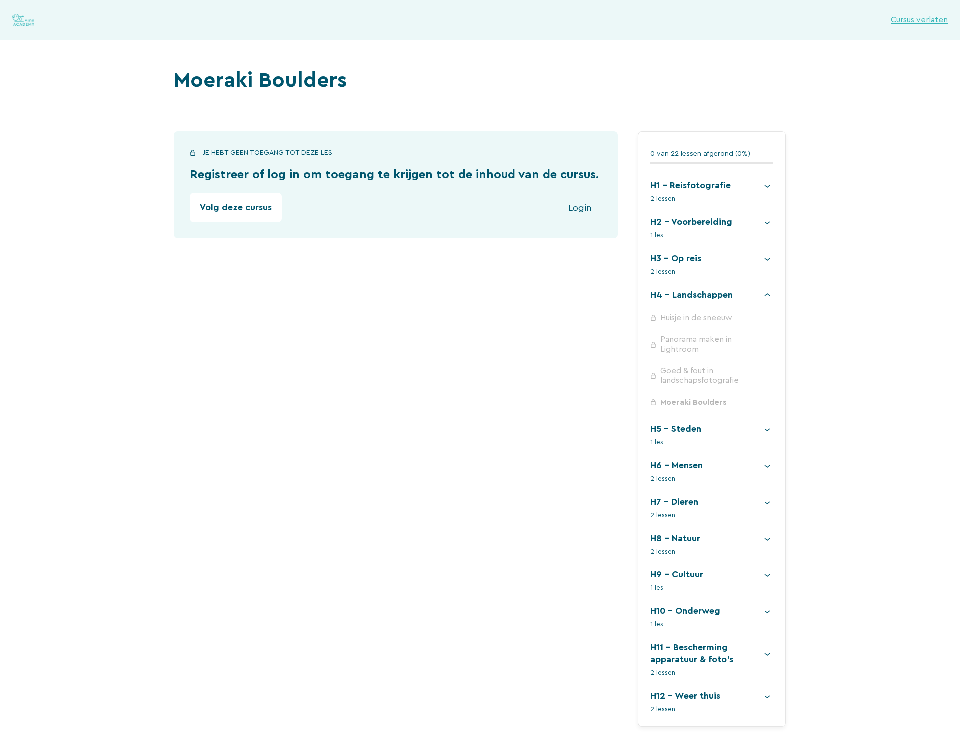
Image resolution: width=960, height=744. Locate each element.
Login (580, 207)
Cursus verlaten (919, 20)
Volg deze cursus (236, 207)
